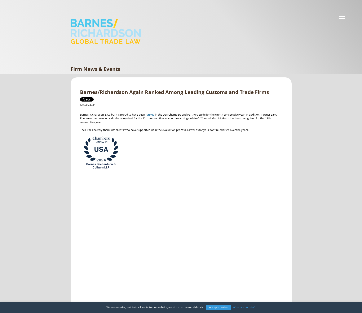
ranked (150, 114)
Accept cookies (218, 307)
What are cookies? (244, 307)
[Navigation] (342, 17)
